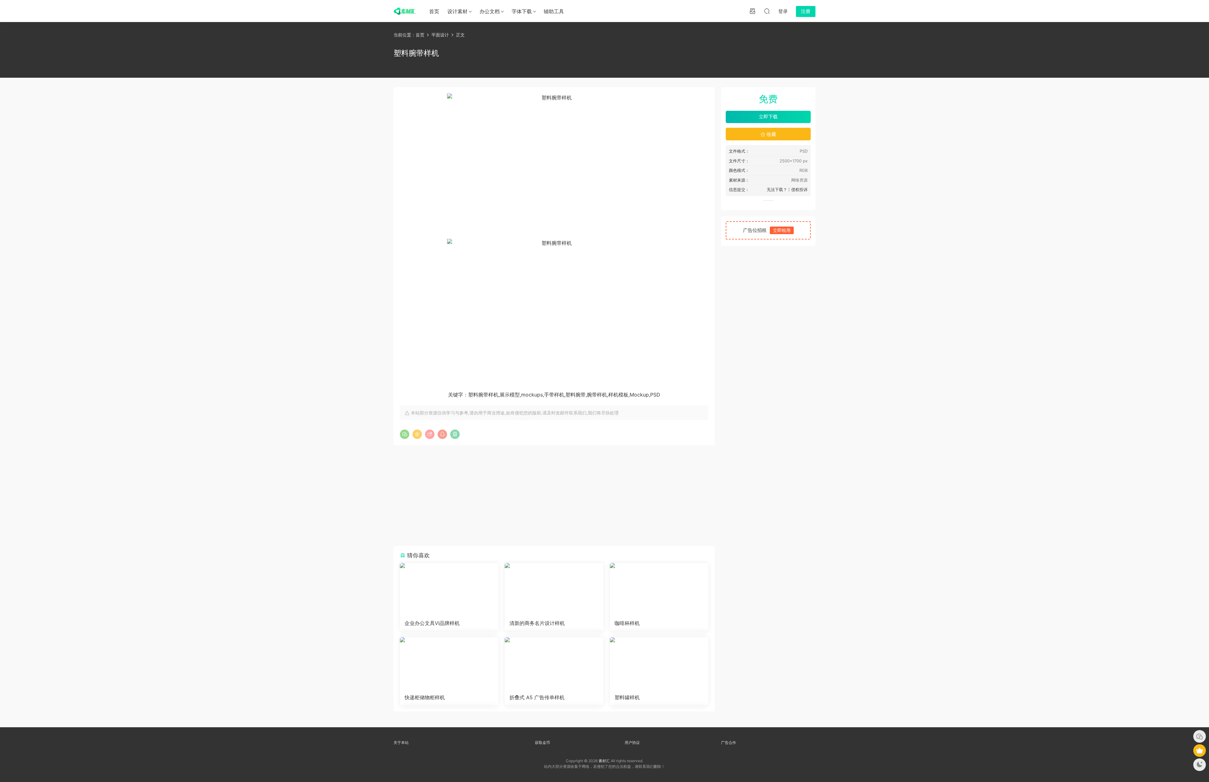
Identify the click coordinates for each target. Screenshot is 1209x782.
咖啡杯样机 (627, 623)
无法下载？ (777, 189)
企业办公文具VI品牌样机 (432, 623)
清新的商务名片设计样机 (537, 623)
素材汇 (604, 760)
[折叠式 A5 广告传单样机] (554, 663)
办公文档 (490, 11)
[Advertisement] (554, 496)
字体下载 (522, 11)
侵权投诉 (799, 189)
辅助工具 (554, 11)
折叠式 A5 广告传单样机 (537, 697)
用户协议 (632, 742)
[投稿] (752, 11)
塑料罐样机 (627, 697)
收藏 (770, 134)
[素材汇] (405, 11)
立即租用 (782, 230)
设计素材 (457, 11)
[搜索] (767, 11)
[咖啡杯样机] (659, 589)
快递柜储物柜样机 (425, 697)
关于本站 (401, 742)
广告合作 (728, 742)
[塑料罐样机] (659, 663)
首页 (434, 11)
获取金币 (542, 742)
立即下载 (768, 117)
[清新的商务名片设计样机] (554, 589)
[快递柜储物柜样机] (449, 663)
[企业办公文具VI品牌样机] (449, 589)
